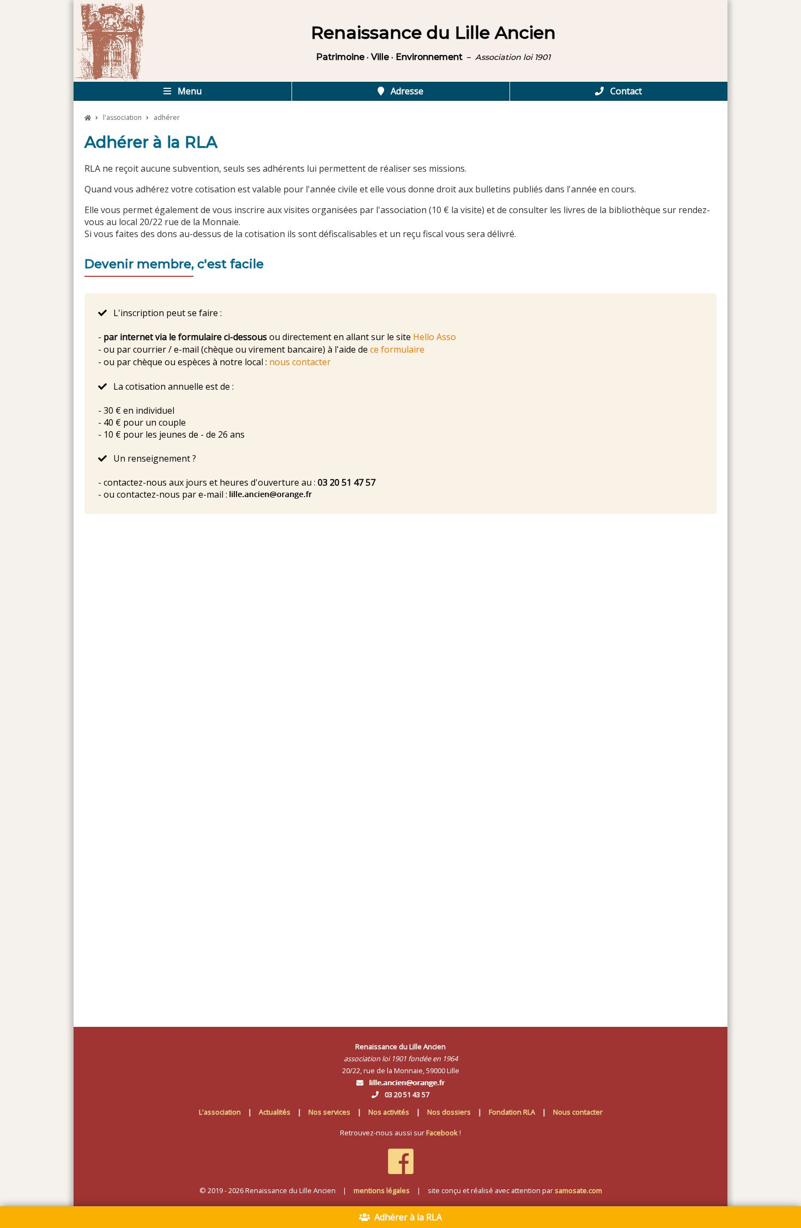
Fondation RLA (512, 1112)
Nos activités (388, 1112)
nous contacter (300, 362)
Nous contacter (578, 1112)
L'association (220, 1112)
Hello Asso (434, 337)
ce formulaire (397, 349)
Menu (188, 91)
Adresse (406, 91)
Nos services (329, 1112)
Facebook (442, 1133)
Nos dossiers (449, 1112)
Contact (625, 91)
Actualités (274, 1112)
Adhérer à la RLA (406, 1217)
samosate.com (578, 1190)
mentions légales (382, 1190)
